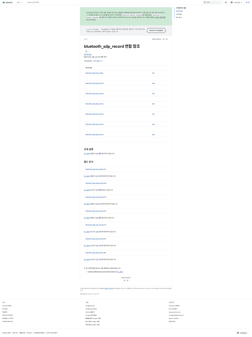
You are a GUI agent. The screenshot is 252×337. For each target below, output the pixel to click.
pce (153, 114)
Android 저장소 (7, 306)
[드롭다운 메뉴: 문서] (22, 2)
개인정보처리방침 (39, 333)
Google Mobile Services (176, 315)
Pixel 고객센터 (173, 309)
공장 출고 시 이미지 (7, 318)
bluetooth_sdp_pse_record (95, 104)
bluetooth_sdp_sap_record (95, 134)
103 (96, 204)
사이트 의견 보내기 (51, 333)
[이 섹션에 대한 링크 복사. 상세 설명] (96, 149)
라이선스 (29, 333)
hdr (153, 73)
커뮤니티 (15, 333)
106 (96, 218)
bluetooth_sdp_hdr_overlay (95, 73)
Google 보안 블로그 (91, 315)
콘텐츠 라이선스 (108, 288)
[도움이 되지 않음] (166, 39)
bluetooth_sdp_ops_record (95, 124)
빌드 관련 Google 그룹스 (93, 321)
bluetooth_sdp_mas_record (95, 83)
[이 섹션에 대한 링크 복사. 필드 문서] (96, 162)
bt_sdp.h (98, 61)
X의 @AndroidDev (91, 309)
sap (153, 134)
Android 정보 (6, 333)
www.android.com (175, 312)
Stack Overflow (173, 318)
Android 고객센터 (174, 306)
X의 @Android (90, 306)
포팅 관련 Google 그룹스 (93, 325)
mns (153, 93)
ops (153, 124)
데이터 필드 (88, 55)
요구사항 (4, 309)
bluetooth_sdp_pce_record (95, 114)
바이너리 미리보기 (7, 315)
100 (97, 154)
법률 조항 (22, 333)
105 (97, 232)
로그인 (248, 2)
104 (97, 246)
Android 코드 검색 (33, 2)
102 (97, 190)
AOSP (85, 39)
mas (153, 83)
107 (97, 260)
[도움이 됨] (163, 39)
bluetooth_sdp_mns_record (95, 93)
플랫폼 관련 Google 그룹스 (93, 318)
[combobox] (213, 2)
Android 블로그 (90, 312)
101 (96, 176)
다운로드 (4, 312)
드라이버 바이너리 (7, 321)
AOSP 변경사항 (160, 17)
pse (153, 104)
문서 (18, 2)
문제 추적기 (172, 321)
